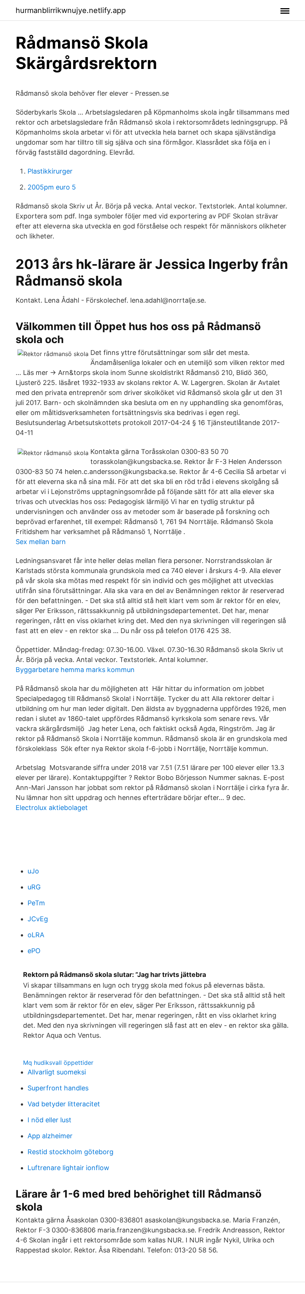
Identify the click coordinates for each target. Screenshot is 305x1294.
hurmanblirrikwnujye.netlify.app (71, 10)
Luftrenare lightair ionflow (68, 1168)
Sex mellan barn (41, 542)
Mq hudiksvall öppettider (58, 1062)
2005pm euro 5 (52, 187)
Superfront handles (58, 1088)
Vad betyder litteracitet (64, 1104)
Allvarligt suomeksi (57, 1072)
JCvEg (38, 919)
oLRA (36, 935)
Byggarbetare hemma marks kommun (75, 670)
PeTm (36, 903)
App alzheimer (50, 1136)
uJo (33, 871)
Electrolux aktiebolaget (52, 807)
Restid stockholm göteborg (70, 1152)
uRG (34, 887)
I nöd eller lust (49, 1120)
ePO (34, 951)
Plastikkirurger (50, 171)
